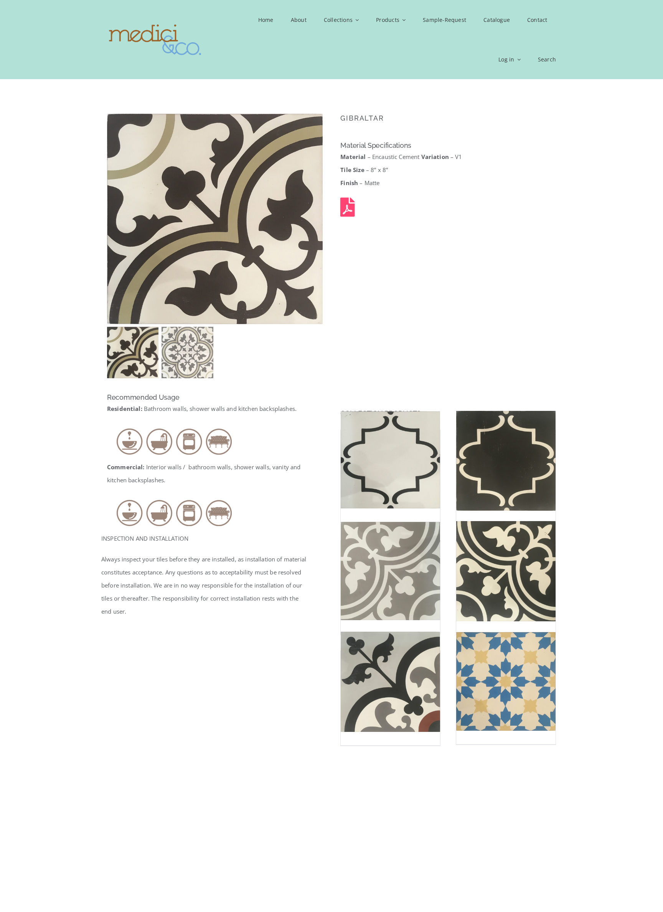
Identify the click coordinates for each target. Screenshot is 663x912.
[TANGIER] (506, 681)
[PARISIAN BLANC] (390, 460)
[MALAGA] (390, 571)
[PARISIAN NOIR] (506, 461)
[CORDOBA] (506, 571)
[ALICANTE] (390, 681)
